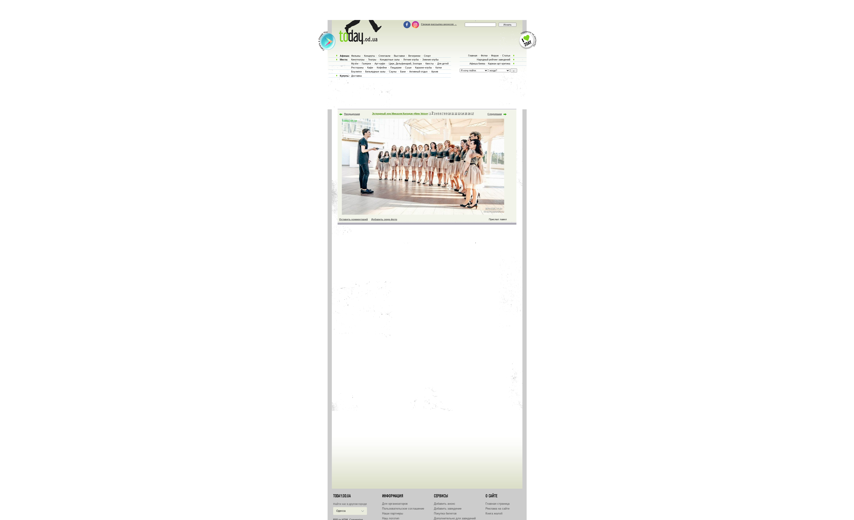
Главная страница (497, 503)
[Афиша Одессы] (359, 43)
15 (466, 113)
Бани (403, 71)
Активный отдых (418, 71)
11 (452, 113)
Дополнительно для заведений (455, 518)
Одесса (341, 510)
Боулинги (356, 71)
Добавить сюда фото (384, 219)
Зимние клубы (430, 59)
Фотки (484, 55)
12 (456, 113)
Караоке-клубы (423, 67)
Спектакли (384, 55)
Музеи (354, 63)
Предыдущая (352, 114)
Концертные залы (390, 59)
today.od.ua (342, 496)
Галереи (366, 63)
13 (459, 113)
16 (469, 113)
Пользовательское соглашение (403, 508)
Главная (472, 55)
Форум (495, 55)
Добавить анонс (444, 503)
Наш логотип (390, 518)
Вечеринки (414, 55)
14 (462, 113)
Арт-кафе (380, 63)
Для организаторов (395, 503)
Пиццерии (395, 67)
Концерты (369, 55)
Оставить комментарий (353, 219)
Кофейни (382, 67)
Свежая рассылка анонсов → (439, 24)
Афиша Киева (477, 63)
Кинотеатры (358, 59)
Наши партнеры (392, 513)
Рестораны (357, 67)
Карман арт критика (499, 63)
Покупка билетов (445, 513)
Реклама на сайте (497, 508)
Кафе (370, 67)
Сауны (393, 71)
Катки (438, 67)
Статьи (506, 55)
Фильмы (356, 55)
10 (449, 113)
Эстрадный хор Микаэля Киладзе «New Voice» (400, 113)
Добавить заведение (447, 508)
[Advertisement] (427, 10)
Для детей (443, 63)
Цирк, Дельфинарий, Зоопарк (405, 63)
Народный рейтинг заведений (493, 59)
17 (472, 113)
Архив (434, 71)
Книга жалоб (493, 513)
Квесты (429, 63)
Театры (372, 59)
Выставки (399, 55)
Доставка (356, 75)
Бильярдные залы (375, 71)
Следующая (494, 114)
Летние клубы (411, 59)
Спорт (427, 55)
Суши (408, 67)
